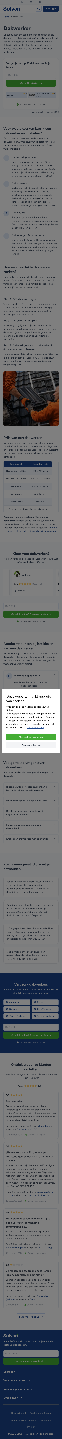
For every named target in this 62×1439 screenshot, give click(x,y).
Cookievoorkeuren (31, 745)
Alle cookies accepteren (31, 737)
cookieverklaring (35, 727)
